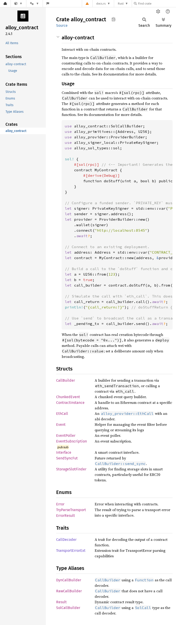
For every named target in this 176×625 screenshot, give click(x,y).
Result (61, 602)
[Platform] (34, 3)
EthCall (62, 413)
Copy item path (113, 19)
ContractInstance (70, 402)
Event (61, 424)
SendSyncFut (67, 458)
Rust (121, 3)
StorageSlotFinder (71, 469)
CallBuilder (65, 380)
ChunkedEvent (68, 397)
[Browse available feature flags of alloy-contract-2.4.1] (48, 3)
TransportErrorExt (70, 550)
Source (62, 25)
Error (60, 504)
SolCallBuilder (68, 608)
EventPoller (65, 435)
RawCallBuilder (69, 591)
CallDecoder (66, 539)
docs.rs (101, 3)
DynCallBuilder (68, 580)
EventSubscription (71, 441)
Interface (63, 452)
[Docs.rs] (5, 3)
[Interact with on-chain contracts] (18, 3)
